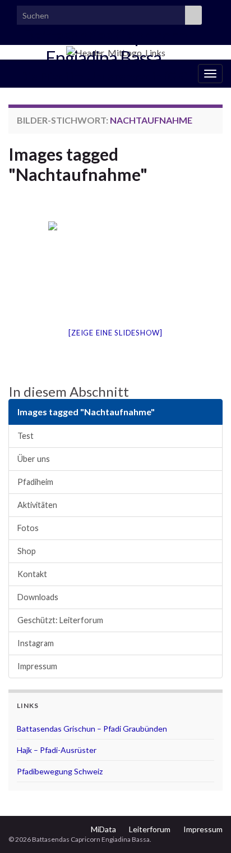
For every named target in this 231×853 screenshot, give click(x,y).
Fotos (28, 528)
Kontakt (32, 574)
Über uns (33, 459)
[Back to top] (206, 828)
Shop (26, 551)
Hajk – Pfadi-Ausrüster (56, 750)
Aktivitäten (37, 505)
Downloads (37, 597)
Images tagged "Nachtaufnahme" (77, 164)
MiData (103, 829)
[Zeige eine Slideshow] (115, 332)
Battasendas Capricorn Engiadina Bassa (105, 47)
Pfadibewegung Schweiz (60, 771)
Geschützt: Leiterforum (60, 620)
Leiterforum (149, 829)
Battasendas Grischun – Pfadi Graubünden (92, 728)
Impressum (37, 666)
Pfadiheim (35, 482)
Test (25, 436)
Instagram (35, 643)
